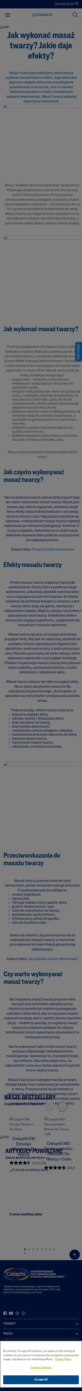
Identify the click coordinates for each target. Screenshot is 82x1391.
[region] (41, 1364)
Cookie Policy (63, 1359)
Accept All (40, 1379)
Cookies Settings (40, 1368)
